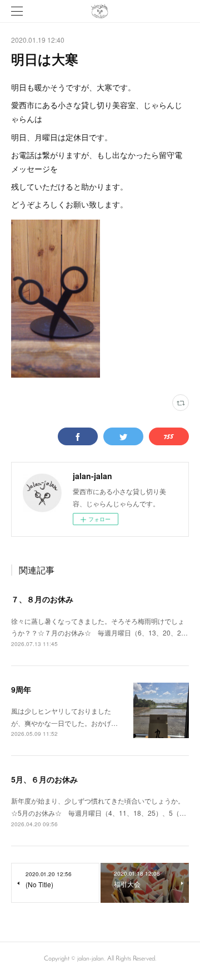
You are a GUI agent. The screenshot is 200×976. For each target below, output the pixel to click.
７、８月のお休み (42, 598)
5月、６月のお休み (44, 779)
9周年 (21, 689)
